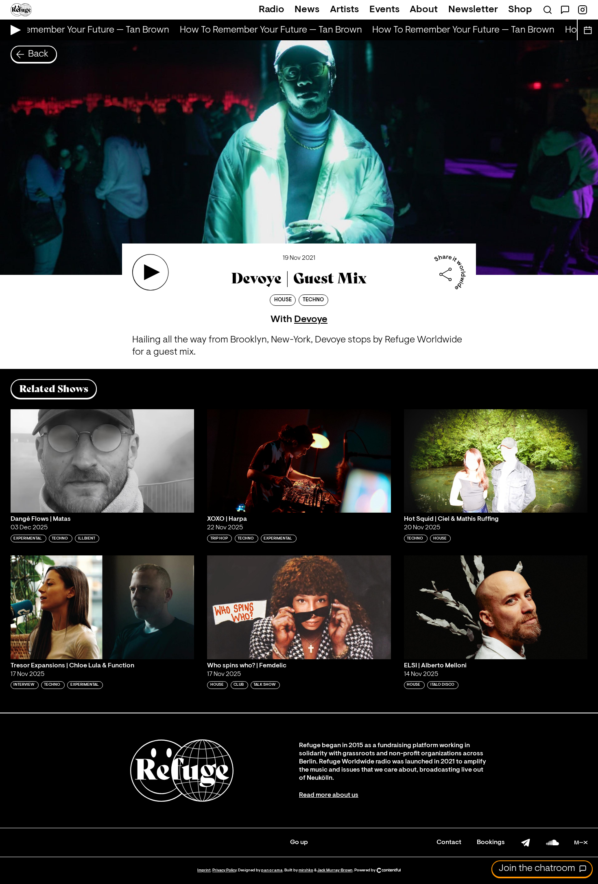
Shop (520, 10)
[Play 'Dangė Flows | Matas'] (102, 461)
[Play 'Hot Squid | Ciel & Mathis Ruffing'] (496, 461)
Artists (344, 10)
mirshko (306, 870)
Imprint (204, 870)
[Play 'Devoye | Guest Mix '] (150, 272)
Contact (448, 842)
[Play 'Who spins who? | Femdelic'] (299, 607)
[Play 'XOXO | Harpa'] (299, 461)
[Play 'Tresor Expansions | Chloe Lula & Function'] (102, 607)
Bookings (491, 842)
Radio (271, 10)
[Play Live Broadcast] (13, 30)
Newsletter (473, 10)
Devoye (310, 320)
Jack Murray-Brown (335, 870)
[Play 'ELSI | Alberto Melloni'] (496, 607)
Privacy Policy (224, 870)
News (307, 10)
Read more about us (328, 795)
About (424, 10)
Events (384, 10)
